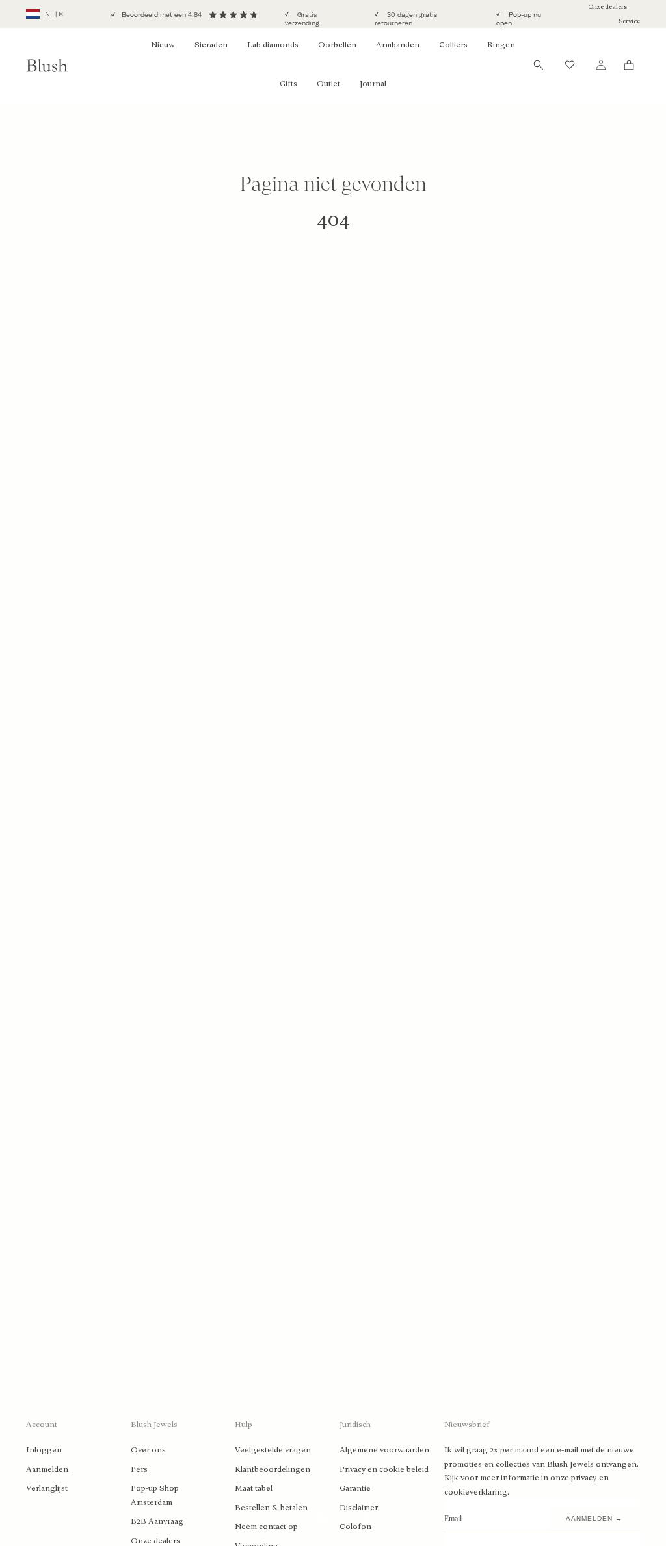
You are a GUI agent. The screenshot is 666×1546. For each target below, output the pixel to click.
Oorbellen (337, 44)
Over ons (148, 1449)
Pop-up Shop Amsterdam (155, 1495)
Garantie (355, 1488)
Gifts (288, 83)
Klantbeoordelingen (272, 1469)
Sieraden (211, 44)
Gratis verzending (302, 19)
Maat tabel (254, 1488)
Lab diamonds (273, 44)
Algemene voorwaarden (384, 1449)
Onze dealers (607, 6)
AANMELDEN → (594, 1518)
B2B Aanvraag (157, 1521)
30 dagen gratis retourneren (406, 19)
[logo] (47, 65)
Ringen (501, 44)
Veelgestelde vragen (273, 1449)
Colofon (355, 1526)
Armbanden (398, 44)
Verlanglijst (47, 1488)
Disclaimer (359, 1507)
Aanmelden (47, 1469)
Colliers (453, 44)
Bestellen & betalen (271, 1507)
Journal (373, 83)
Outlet (328, 83)
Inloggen (44, 1449)
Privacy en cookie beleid (384, 1469)
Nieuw (163, 44)
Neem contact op (266, 1526)
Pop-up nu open (518, 19)
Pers (139, 1469)
